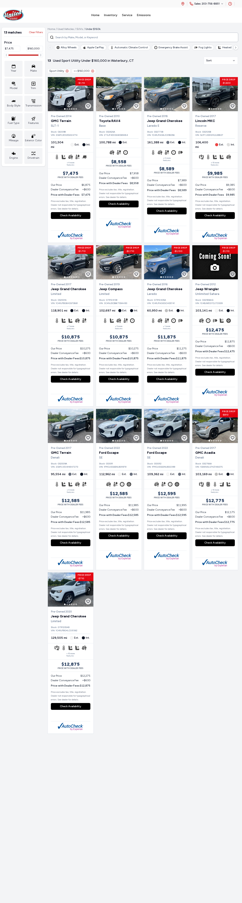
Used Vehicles (65, 29)
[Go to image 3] (69, 109)
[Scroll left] (50, 47)
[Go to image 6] (76, 109)
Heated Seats (230, 47)
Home (51, 29)
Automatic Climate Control (131, 47)
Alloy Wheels (69, 47)
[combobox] (221, 60)
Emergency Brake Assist (173, 47)
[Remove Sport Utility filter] (67, 71)
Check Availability (70, 215)
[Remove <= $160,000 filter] (92, 71)
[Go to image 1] (65, 109)
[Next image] (89, 94)
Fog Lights (205, 47)
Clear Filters (36, 32)
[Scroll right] (235, 47)
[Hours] (230, 4)
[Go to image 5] (74, 109)
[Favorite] (88, 106)
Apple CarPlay (95, 47)
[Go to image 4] (71, 109)
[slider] (6, 55)
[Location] (183, 4)
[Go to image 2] (67, 109)
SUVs (79, 29)
